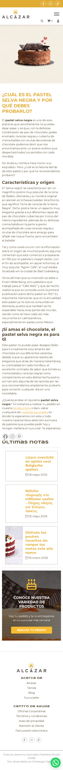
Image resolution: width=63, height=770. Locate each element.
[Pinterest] (19, 436)
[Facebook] (5, 436)
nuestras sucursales (34, 412)
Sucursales (31, 697)
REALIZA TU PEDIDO (31, 630)
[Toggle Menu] (56, 14)
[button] (56, 763)
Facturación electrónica (31, 730)
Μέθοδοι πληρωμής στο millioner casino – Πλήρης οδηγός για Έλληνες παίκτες (39, 501)
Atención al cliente (31, 725)
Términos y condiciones (31, 716)
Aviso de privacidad (31, 721)
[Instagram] (12, 436)
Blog (31, 692)
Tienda (31, 688)
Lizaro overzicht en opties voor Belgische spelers (39, 463)
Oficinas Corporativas (32, 711)
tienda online (22, 408)
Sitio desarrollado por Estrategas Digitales (31, 761)
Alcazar (31, 683)
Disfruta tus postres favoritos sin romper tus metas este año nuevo (39, 542)
